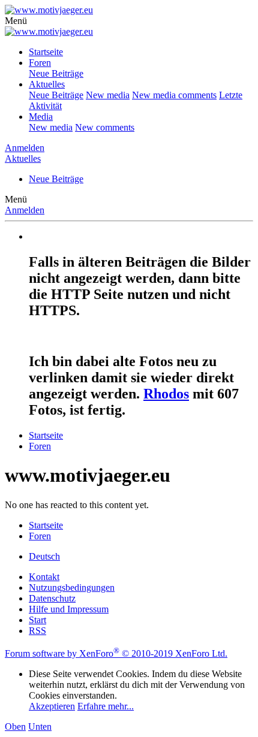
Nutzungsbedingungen (72, 587)
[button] (16, 21)
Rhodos (166, 393)
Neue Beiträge (56, 73)
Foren (40, 63)
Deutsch (44, 556)
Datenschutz (52, 598)
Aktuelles (47, 84)
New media (108, 95)
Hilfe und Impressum (69, 609)
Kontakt (44, 577)
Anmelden (24, 210)
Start (37, 620)
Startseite (46, 52)
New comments (104, 127)
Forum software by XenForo (116, 653)
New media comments (174, 95)
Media (41, 116)
